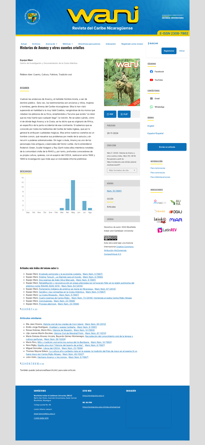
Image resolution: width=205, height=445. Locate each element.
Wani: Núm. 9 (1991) (86, 280)
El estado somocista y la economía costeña (60, 274)
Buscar (153, 43)
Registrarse (169, 51)
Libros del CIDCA (51, 348)
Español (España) (156, 133)
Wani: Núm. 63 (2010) (72, 286)
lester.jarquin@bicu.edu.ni (44, 414)
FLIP (125, 114)
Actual (24, 44)
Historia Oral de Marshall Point (69, 333)
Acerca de (51, 44)
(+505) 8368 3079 (41, 418)
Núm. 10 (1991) (114, 191)
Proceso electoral (48, 304)
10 (38, 363)
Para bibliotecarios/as (160, 177)
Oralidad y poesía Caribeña (62, 327)
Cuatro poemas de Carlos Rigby (54, 298)
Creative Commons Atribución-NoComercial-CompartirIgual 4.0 (119, 250)
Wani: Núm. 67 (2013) (105, 289)
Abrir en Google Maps (138, 434)
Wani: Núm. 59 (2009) (55, 339)
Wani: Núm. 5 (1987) (92, 274)
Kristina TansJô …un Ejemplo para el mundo (60, 277)
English (151, 126)
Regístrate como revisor (132, 44)
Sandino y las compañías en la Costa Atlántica (61, 292)
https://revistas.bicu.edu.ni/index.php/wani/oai (101, 407)
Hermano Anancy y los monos (52, 357)
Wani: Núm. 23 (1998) (64, 301)
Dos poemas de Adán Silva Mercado (57, 280)
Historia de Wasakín (62, 330)
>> (36, 309)
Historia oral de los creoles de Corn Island (63, 324)
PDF (111, 114)
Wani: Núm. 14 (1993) (84, 330)
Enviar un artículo (167, 147)
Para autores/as (158, 172)
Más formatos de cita (118, 170)
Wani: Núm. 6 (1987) (95, 345)
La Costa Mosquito (48, 295)
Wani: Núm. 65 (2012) (95, 324)
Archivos (36, 44)
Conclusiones (46, 301)
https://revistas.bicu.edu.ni (93, 396)
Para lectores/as (158, 168)
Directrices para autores (89, 44)
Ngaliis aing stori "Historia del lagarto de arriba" (61, 345)
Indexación (111, 44)
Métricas (67, 44)
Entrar (182, 51)
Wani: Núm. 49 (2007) (73, 354)
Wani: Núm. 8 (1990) (93, 277)
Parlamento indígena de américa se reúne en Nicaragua (66, 289)
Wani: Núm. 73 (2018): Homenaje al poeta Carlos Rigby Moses (101, 298)
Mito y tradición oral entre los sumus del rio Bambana (64, 342)
